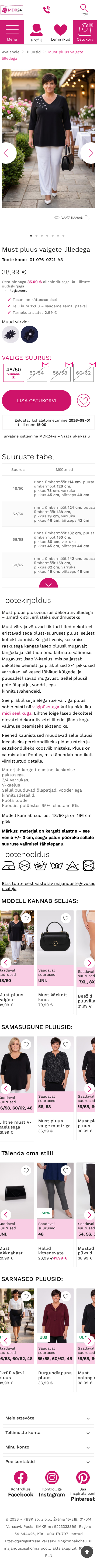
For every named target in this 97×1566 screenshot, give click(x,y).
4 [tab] (47, 236)
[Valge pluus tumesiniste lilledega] (10, 334)
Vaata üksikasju (75, 436)
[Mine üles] (87, 1552)
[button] (6, 963)
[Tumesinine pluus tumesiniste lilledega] (29, 334)
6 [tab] (58, 236)
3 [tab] (41, 236)
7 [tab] (63, 236)
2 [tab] (36, 236)
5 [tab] (52, 236)
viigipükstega (45, 706)
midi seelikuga (17, 713)
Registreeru (18, 291)
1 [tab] (31, 236)
